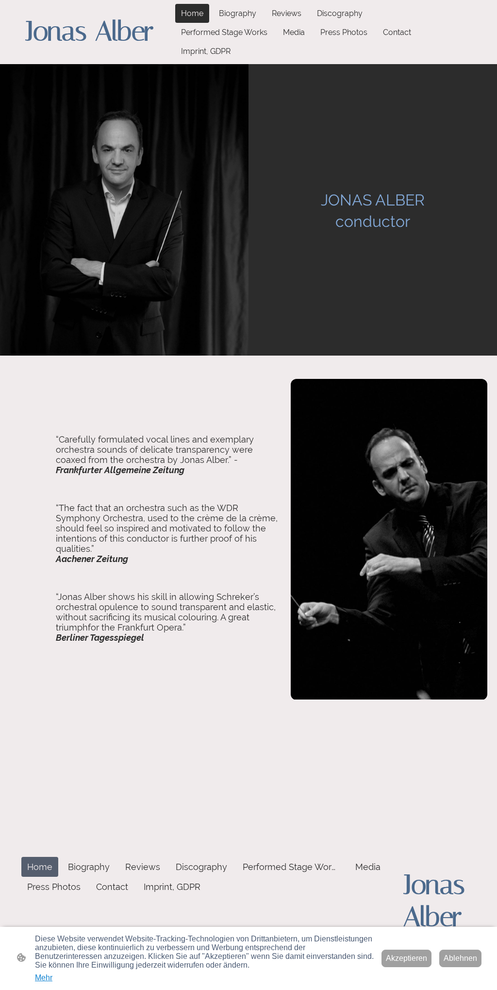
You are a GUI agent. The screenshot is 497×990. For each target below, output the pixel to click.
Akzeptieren (406, 958)
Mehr (43, 977)
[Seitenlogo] (98, 56)
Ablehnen (460, 958)
